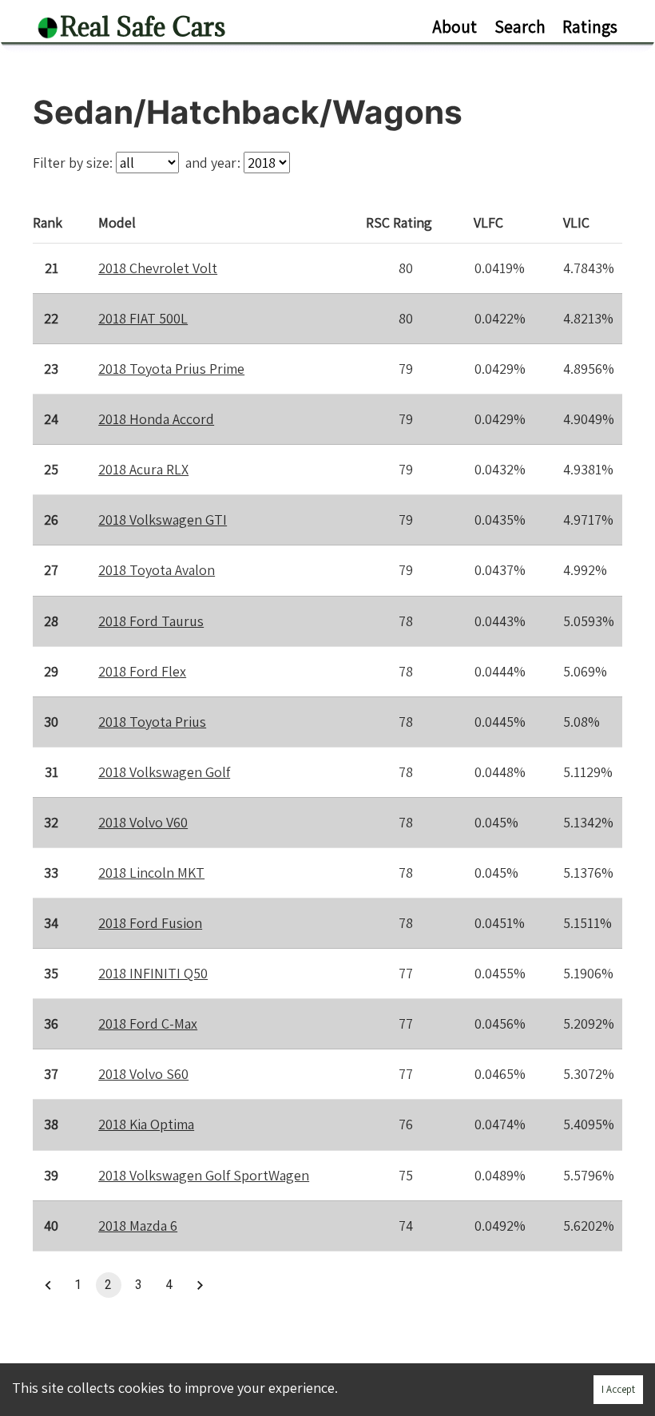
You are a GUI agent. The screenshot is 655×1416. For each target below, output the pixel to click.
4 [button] (169, 1284)
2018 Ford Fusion (150, 923)
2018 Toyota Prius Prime (171, 368)
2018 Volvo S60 (143, 1074)
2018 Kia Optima (146, 1124)
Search (520, 26)
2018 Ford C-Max (147, 1023)
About (454, 26)
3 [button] (138, 1284)
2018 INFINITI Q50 (153, 973)
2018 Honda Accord (156, 419)
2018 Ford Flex (142, 671)
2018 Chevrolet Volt (157, 268)
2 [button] (108, 1284)
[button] (48, 1285)
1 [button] (77, 1284)
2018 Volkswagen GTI (162, 519)
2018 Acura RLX (143, 469)
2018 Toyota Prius (152, 721)
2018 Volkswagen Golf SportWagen (203, 1175)
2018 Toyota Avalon (156, 570)
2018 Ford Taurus (151, 621)
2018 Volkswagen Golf (164, 772)
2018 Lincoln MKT (151, 872)
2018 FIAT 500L (143, 318)
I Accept (618, 1389)
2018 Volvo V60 (143, 822)
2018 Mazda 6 (137, 1225)
